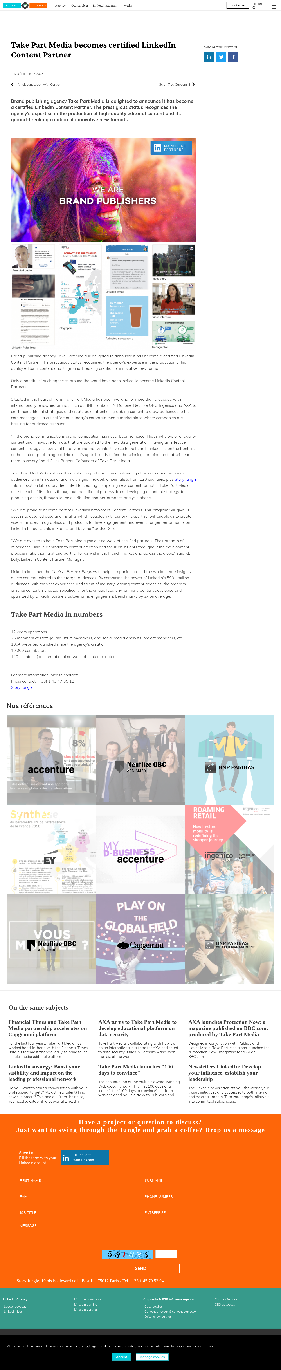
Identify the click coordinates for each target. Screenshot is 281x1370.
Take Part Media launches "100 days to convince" (135, 1070)
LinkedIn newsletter (88, 1299)
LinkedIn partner (105, 5)
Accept (121, 1357)
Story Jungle (185, 479)
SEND (140, 1268)
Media (128, 5)
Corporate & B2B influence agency (168, 1299)
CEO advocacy (225, 1304)
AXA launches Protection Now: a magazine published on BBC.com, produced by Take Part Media (228, 1028)
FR (254, 3)
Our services (79, 5)
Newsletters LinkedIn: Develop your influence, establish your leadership (224, 1073)
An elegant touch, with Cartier (39, 84)
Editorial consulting (157, 1317)
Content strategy (156, 1311)
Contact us (238, 5)
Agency (60, 5)
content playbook (184, 1311)
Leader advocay (15, 1306)
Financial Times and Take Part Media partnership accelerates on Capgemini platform (47, 1028)
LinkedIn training (85, 1304)
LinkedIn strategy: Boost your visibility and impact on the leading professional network (44, 1073)
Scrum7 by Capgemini (174, 84)
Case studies (153, 1306)
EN (260, 3)
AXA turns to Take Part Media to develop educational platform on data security (137, 1028)
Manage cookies (152, 1357)
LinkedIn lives (13, 1311)
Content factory (226, 1299)
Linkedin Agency (15, 1299)
